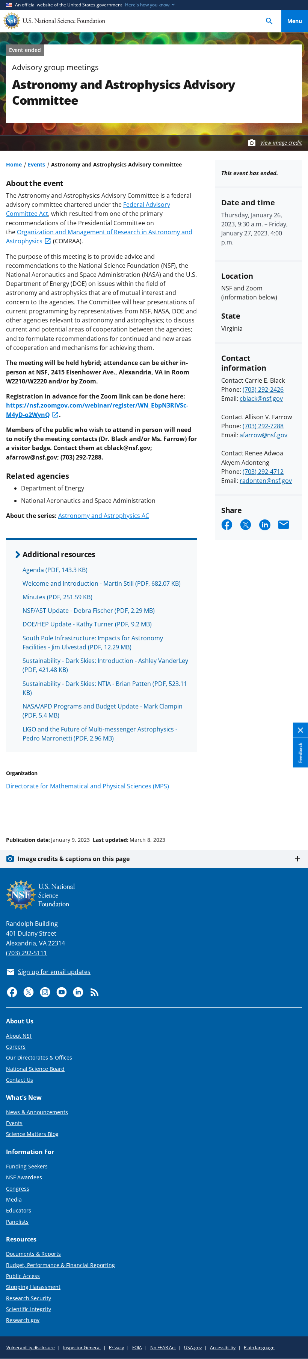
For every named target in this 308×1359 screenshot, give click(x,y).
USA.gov (193, 1347)
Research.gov (22, 1320)
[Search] (269, 21)
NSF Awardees (24, 1177)
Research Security (28, 1298)
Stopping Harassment (33, 1286)
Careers (16, 1046)
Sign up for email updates (54, 972)
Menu (294, 20)
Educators (18, 1210)
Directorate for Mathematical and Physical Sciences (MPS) (87, 786)
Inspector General (82, 1347)
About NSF (19, 1035)
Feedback (300, 753)
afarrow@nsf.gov (263, 435)
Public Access (23, 1276)
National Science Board (35, 1068)
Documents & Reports (33, 1253)
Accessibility (223, 1347)
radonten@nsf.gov (266, 480)
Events (36, 164)
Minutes (57, 597)
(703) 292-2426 (263, 389)
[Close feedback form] (300, 730)
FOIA (137, 1347)
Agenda (55, 570)
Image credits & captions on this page (74, 859)
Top (294, 811)
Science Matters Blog (32, 1134)
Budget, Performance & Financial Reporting (60, 1265)
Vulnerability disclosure (30, 1347)
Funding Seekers (27, 1166)
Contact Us (19, 1079)
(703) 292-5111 (26, 953)
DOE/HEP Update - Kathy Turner (87, 624)
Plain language (259, 1347)
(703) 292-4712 (263, 471)
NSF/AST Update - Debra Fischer (89, 610)
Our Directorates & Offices (39, 1057)
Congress (17, 1188)
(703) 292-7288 (263, 426)
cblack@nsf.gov (261, 398)
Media (14, 1199)
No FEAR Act (163, 1347)
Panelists (17, 1221)
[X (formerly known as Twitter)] (29, 992)
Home (14, 164)
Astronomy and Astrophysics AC (103, 516)
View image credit (281, 142)
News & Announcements (37, 1112)
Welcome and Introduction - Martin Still (102, 583)
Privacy (116, 1347)
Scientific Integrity (28, 1309)
